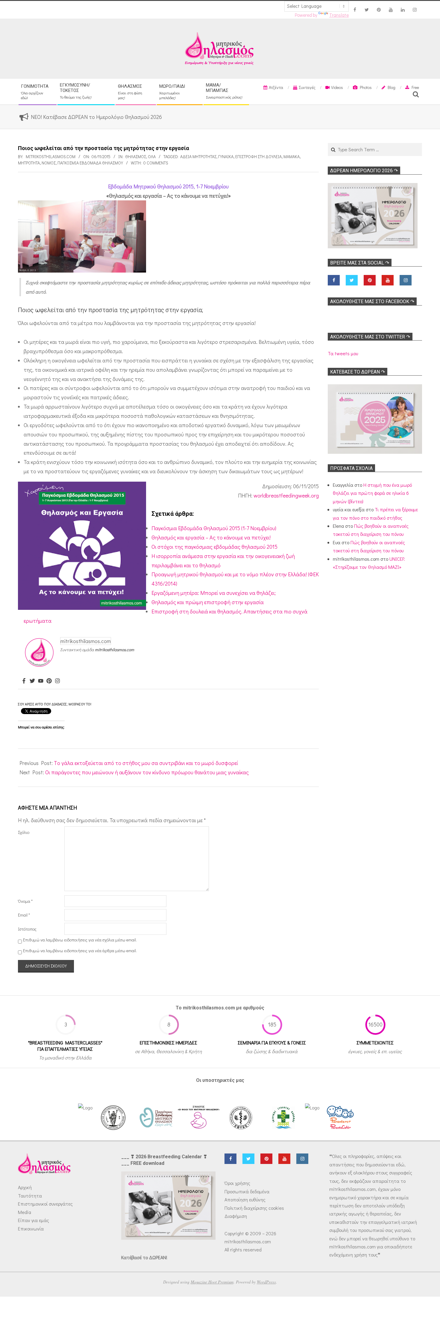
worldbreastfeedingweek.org (286, 495)
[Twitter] (32, 681)
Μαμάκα (291, 156)
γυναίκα (225, 156)
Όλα (152, 156)
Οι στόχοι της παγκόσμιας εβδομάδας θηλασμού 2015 (214, 546)
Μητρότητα (29, 163)
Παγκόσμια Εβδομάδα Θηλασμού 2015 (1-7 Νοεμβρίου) (213, 528)
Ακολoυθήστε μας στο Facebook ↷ (372, 301)
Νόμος (49, 163)
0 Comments (155, 163)
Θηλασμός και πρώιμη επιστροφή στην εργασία (207, 602)
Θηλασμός (135, 156)
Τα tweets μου (343, 353)
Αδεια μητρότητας (198, 156)
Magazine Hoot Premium (212, 1282)
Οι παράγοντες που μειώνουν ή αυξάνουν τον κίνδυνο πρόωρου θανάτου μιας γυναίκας (147, 772)
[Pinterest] (49, 681)
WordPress (266, 1282)
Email (24, 915)
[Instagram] (57, 681)
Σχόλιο (23, 832)
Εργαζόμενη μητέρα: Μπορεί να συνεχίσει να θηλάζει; (213, 592)
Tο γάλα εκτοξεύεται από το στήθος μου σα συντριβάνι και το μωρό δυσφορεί (146, 762)
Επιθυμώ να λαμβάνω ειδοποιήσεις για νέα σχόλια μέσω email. (80, 940)
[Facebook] (24, 681)
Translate (339, 15)
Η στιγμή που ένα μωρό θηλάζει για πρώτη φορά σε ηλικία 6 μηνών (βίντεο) (372, 493)
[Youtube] (40, 681)
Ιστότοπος (27, 929)
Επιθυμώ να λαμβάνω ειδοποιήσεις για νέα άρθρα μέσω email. (80, 950)
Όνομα (25, 901)
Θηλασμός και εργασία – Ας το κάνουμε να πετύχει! (211, 537)
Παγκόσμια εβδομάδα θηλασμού (90, 163)
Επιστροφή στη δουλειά (258, 156)
